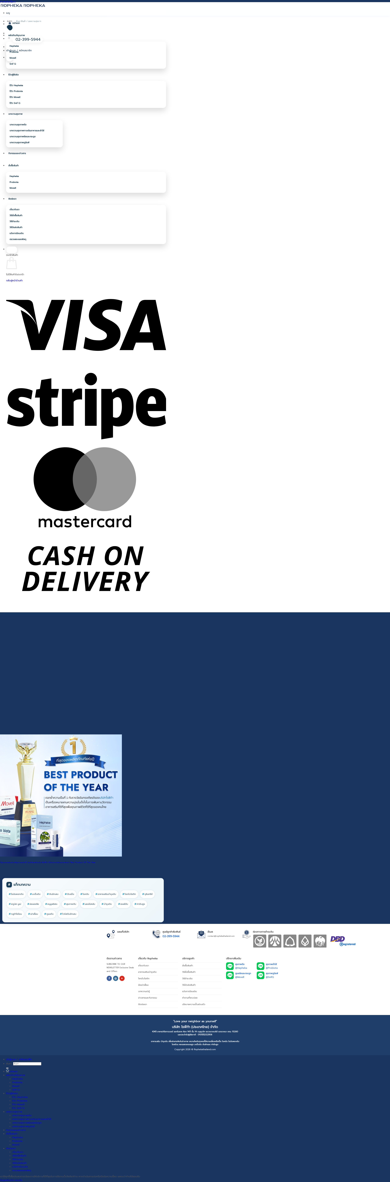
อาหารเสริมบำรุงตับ (106, 894)
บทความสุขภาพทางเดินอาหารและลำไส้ (27, 130)
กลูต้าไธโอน (15, 914)
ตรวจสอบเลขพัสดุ (18, 239)
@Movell (239, 977)
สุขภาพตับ (70, 904)
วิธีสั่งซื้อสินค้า (16, 215)
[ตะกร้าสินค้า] (9, 58)
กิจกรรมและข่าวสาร (17, 153)
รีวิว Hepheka (16, 85)
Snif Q (13, 63)
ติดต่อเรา (12, 198)
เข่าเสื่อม (33, 914)
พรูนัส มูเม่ (15, 904)
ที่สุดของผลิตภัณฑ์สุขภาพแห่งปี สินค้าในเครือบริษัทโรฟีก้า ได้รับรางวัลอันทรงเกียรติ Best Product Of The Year (47, 862)
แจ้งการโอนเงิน (17, 233)
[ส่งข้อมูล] (7, 1068)
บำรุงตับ (107, 904)
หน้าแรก (16, 23)
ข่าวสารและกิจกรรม (147, 997)
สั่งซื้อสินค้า (13, 165)
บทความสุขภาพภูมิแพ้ (19, 142)
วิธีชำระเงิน (14, 221)
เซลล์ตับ (123, 904)
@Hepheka (241, 968)
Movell (13, 58)
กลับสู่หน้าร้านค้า (14, 280)
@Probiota (272, 968)
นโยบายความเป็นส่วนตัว (193, 1004)
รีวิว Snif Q (15, 103)
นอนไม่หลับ (89, 904)
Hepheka (14, 46)
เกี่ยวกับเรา (15, 209)
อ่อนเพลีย (33, 904)
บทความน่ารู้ (144, 991)
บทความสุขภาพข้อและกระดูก (23, 136)
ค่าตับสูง (140, 904)
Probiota (14, 52)
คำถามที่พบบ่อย (189, 997)
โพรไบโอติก (129, 894)
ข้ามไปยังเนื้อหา (8, 2)
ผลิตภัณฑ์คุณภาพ (16, 35)
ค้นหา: (9, 1064)
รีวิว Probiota (16, 91)
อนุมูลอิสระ (51, 904)
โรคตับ (84, 894)
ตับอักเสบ (52, 894)
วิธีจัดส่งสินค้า (16, 227)
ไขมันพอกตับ (16, 894)
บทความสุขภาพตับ (18, 124)
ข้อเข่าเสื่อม (143, 985)
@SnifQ (270, 977)
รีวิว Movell (15, 97)
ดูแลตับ (49, 914)
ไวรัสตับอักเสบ (68, 914)
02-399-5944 (171, 936)
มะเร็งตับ (35, 894)
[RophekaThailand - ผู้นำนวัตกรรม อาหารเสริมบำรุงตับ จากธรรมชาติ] (23, 5)
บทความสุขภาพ (15, 114)
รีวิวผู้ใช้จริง (13, 74)
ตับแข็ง (69, 894)
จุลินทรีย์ (147, 894)
